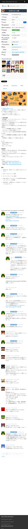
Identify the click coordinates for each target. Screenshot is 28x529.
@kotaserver (15, 49)
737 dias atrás (20, 324)
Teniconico (8, 408)
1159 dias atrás (14, 416)
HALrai (7, 331)
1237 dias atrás (20, 432)
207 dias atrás (20, 234)
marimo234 (8, 416)
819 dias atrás (20, 341)
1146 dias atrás (13, 408)
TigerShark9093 (9, 379)
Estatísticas (14, 85)
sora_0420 (8, 287)
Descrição (5, 85)
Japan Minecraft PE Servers (7, 521)
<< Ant (3, 453)
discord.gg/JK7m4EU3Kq (18, 52)
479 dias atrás (20, 243)
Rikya (7, 445)
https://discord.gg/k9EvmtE (12, 216)
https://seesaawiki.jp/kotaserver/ (14, 164)
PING (21, 85)
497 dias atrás (20, 274)
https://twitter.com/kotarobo (12, 221)
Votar (25, 22)
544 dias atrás (20, 311)
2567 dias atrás (20, 212)
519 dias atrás (20, 294)
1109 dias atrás (16, 355)
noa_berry (8, 424)
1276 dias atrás (11, 445)
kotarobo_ (16, 44)
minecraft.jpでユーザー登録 (16, 153)
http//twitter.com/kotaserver (12, 161)
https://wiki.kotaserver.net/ (15, 163)
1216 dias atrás (13, 424)
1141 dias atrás (14, 387)
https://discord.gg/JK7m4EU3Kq (13, 307)
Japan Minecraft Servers (9, 2)
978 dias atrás (17, 347)
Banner (5, 88)
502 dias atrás (13, 287)
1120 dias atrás (14, 365)
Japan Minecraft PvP (6, 524)
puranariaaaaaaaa (10, 347)
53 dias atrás (20, 225)
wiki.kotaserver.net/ (16, 47)
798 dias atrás (12, 331)
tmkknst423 (8, 365)
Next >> (3, 456)
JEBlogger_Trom (9, 355)
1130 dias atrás (16, 379)
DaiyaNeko (8, 387)
